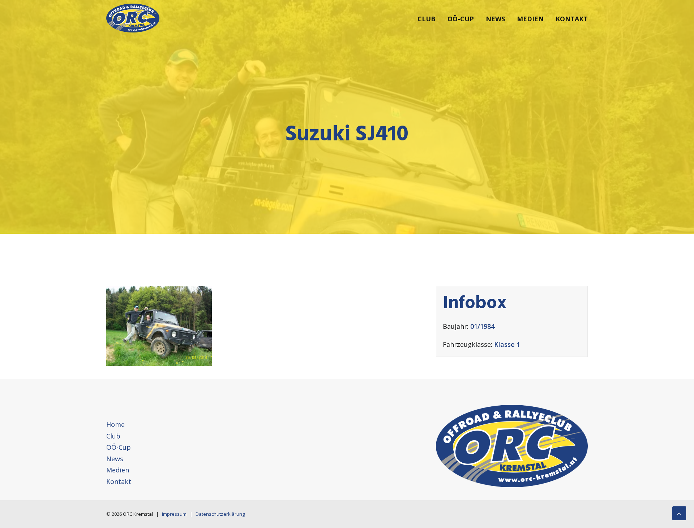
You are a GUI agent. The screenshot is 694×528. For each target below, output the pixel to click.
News (495, 18)
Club (426, 18)
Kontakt (572, 18)
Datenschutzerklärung (220, 514)
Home (115, 424)
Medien (530, 18)
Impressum (174, 514)
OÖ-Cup (460, 18)
